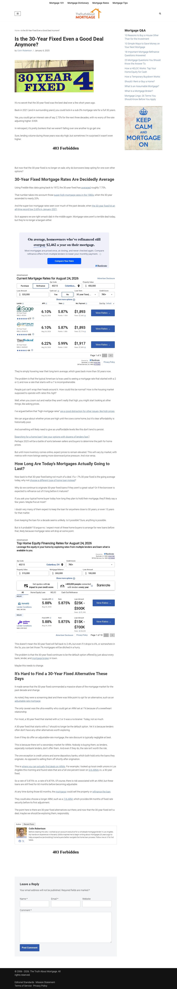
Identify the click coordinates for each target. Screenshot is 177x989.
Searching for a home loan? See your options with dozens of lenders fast (51, 436)
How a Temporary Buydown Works (142, 76)
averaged (86, 187)
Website (86, 898)
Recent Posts (29, 824)
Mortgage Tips (120, 3)
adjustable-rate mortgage (27, 701)
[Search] (160, 13)
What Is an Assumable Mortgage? (142, 86)
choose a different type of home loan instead (52, 480)
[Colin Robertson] (21, 837)
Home (17, 30)
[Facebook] (19, 841)
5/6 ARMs (94, 770)
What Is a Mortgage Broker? (139, 91)
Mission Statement (45, 982)
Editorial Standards (24, 982)
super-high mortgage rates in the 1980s (74, 195)
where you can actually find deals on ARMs (43, 766)
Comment (26, 910)
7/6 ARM (68, 799)
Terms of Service (23, 985)
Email (54, 898)
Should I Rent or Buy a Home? (140, 81)
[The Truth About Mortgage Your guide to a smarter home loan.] (88, 13)
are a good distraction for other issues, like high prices (87, 411)
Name (24, 898)
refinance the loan (101, 791)
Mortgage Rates (100, 3)
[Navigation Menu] (18, 13)
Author (18, 824)
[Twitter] (23, 841)
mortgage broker (40, 658)
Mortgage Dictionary (78, 3)
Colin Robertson (24, 50)
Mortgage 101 (56, 3)
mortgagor (61, 791)
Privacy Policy (40, 985)
